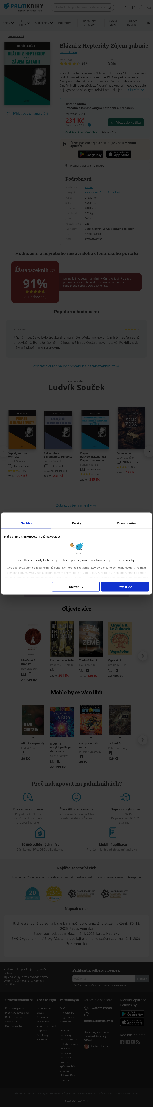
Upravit (74, 586)
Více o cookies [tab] (126, 523)
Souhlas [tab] (26, 523)
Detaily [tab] (76, 523)
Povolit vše (125, 586)
